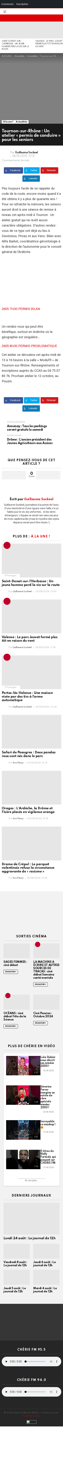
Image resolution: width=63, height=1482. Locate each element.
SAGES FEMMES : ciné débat (15, 963)
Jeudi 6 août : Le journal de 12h (44, 1264)
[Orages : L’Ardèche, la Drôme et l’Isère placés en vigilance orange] (31, 788)
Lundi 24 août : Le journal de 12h (29, 1238)
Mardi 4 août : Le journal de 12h (45, 1290)
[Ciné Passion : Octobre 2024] (46, 1002)
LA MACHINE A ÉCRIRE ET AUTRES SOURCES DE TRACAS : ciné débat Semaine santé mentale (46, 969)
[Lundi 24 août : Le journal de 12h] (31, 1218)
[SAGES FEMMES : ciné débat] (17, 951)
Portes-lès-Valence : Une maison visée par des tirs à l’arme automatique (27, 696)
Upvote (14, 475)
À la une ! (40, 536)
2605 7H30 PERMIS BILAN (21, 309)
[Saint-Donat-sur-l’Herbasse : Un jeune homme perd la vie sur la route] (17, 30)
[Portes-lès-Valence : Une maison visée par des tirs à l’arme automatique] (31, 672)
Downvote (48, 475)
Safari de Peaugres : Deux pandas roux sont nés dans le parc (29, 754)
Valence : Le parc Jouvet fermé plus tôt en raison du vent (49, 44)
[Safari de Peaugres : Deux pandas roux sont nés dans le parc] (31, 732)
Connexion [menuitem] (7, 3)
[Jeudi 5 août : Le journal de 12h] (17, 1277)
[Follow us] (48, 18)
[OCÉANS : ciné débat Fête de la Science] (17, 1002)
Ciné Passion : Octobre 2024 (43, 1015)
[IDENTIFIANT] (59, 18)
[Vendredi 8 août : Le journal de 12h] (17, 1251)
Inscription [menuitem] (22, 3)
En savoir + (10, 972)
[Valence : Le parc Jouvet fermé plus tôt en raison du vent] (31, 616)
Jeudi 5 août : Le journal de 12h (15, 1290)
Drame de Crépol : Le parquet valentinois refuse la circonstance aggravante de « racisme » (28, 868)
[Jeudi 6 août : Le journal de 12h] (46, 1251)
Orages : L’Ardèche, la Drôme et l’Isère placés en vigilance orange (28, 810)
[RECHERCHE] (53, 18)
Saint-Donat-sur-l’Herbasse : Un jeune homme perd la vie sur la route (31, 583)
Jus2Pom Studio (31, 1416)
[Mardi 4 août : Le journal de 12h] (46, 1277)
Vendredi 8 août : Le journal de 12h (15, 1264)
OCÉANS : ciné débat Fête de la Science (15, 1016)
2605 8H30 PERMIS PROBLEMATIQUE (29, 346)
